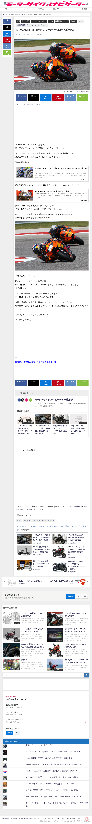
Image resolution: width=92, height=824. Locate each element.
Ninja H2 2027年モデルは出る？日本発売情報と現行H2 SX (49, 758)
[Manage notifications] (87, 819)
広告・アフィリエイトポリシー (43, 818)
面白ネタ (74, 21)
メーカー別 (25, 9)
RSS (84, 596)
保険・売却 (56, 9)
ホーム (17, 104)
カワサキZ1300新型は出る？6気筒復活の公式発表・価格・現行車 (52, 777)
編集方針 (14, 818)
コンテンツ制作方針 (25, 818)
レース (71, 9)
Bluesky (70, 596)
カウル (45, 25)
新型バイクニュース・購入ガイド (39, 745)
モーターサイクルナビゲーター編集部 (54, 399)
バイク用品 (40, 9)
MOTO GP (25, 21)
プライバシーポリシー (72, 818)
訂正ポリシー (59, 818)
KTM (18, 21)
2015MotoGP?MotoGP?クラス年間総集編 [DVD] (35, 362)
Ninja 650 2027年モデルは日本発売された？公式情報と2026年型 (52, 771)
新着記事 (84, 9)
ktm (82, 21)
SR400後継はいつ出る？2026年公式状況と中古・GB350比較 (50, 784)
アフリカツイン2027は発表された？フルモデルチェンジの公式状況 (53, 751)
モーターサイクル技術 (38, 21)
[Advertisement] (51, 123)
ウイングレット (34, 25)
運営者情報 (6, 818)
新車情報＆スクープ (61, 21)
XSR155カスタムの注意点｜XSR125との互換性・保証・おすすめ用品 (54, 796)
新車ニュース (8, 9)
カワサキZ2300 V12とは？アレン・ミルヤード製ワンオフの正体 (52, 790)
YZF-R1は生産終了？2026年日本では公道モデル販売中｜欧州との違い (54, 764)
